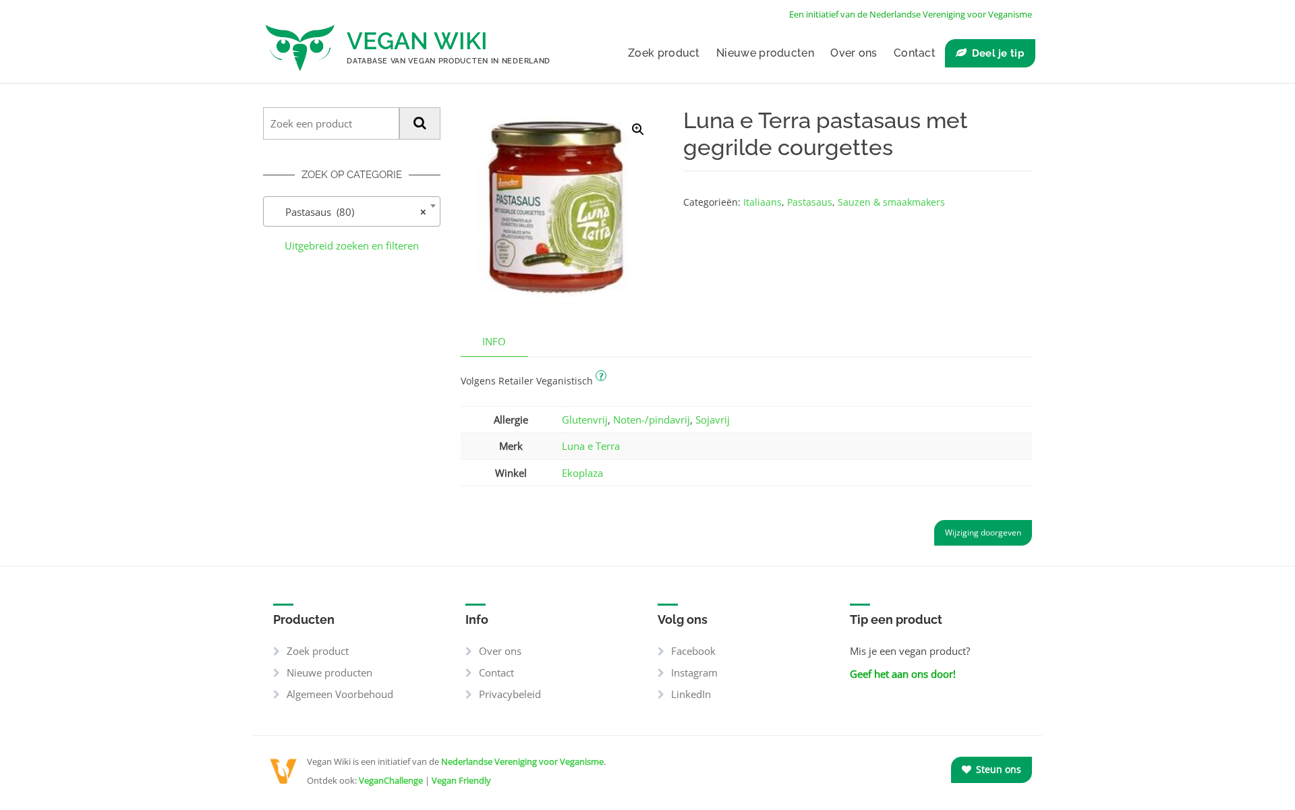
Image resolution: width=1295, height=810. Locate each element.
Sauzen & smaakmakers (891, 202)
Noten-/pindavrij (651, 419)
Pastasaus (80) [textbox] (347, 212)
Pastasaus (809, 202)
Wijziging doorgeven (983, 532)
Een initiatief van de (910, 14)
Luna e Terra (591, 446)
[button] (638, 129)
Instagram (694, 672)
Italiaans (762, 202)
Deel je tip (998, 53)
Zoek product (664, 53)
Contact (915, 53)
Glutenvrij (585, 419)
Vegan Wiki (417, 41)
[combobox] (351, 211)
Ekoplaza (582, 473)
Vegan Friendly (461, 780)
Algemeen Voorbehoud (340, 694)
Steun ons (997, 769)
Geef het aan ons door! (903, 674)
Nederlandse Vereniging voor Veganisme (522, 761)
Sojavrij (712, 419)
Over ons (853, 53)
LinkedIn (691, 694)
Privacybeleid (510, 694)
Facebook (693, 651)
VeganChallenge (391, 780)
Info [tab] (494, 341)
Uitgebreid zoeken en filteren (352, 245)
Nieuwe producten (765, 53)
